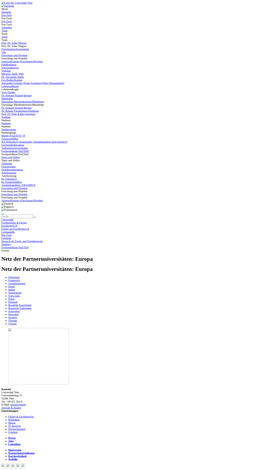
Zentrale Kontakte (11, 407)
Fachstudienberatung (12, 145)
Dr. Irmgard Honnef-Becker (16, 95)
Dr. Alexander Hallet (12, 77)
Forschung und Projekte (14, 55)
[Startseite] (17, 2)
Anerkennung (8, 172)
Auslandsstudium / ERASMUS (18, 185)
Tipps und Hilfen (10, 157)
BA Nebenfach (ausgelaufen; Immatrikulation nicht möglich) (34, 141)
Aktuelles (6, 27)
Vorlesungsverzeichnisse (14, 148)
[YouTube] (13, 467)
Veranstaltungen (10, 67)
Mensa (11, 422)
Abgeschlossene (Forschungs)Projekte (22, 61)
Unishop (13, 432)
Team (4, 30)
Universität (7, 219)
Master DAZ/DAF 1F (13, 135)
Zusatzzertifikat (9, 138)
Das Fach (6, 15)
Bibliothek (14, 419)
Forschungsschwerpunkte (15, 49)
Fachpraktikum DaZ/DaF (15, 151)
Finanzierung (8, 166)
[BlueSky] (8, 467)
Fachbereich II (9, 225)
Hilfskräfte (7, 98)
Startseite (6, 12)
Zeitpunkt (6, 163)
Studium (5, 117)
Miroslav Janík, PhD (12, 73)
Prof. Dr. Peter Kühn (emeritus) (18, 114)
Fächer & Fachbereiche (21, 416)
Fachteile (6, 238)
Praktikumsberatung (12, 169)
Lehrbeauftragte (10, 86)
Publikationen (8, 64)
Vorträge (6, 70)
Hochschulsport (16, 429)
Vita (3, 52)
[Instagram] (18, 467)
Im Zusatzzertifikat (11, 182)
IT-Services (14, 426)
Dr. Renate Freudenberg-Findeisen (20, 111)
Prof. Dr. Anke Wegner (14, 43)
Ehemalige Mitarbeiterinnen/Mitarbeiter (22, 101)
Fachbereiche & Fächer (14, 222)
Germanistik (8, 232)
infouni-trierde (18, 404)
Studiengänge (8, 129)
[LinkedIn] (23, 467)
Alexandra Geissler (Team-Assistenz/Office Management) (32, 83)
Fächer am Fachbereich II (15, 228)
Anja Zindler (8, 92)
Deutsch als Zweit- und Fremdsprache (22, 241)
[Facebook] (3, 467)
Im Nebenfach (9, 178)
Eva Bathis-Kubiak (11, 80)
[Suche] (2, 213)
